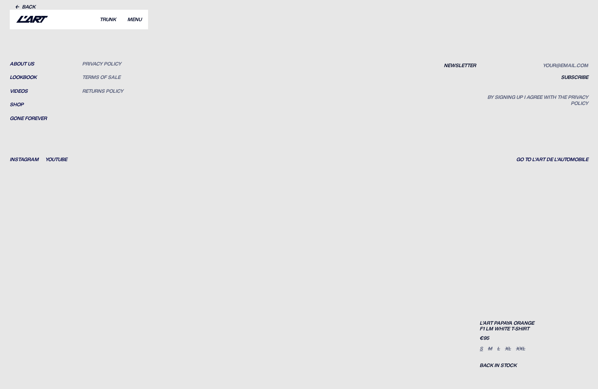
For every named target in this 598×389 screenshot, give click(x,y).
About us (22, 64)
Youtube (56, 159)
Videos (19, 91)
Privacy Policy (101, 64)
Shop (17, 104)
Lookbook (23, 77)
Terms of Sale (101, 77)
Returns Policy (102, 91)
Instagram (24, 159)
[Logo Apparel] (32, 19)
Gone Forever (28, 118)
